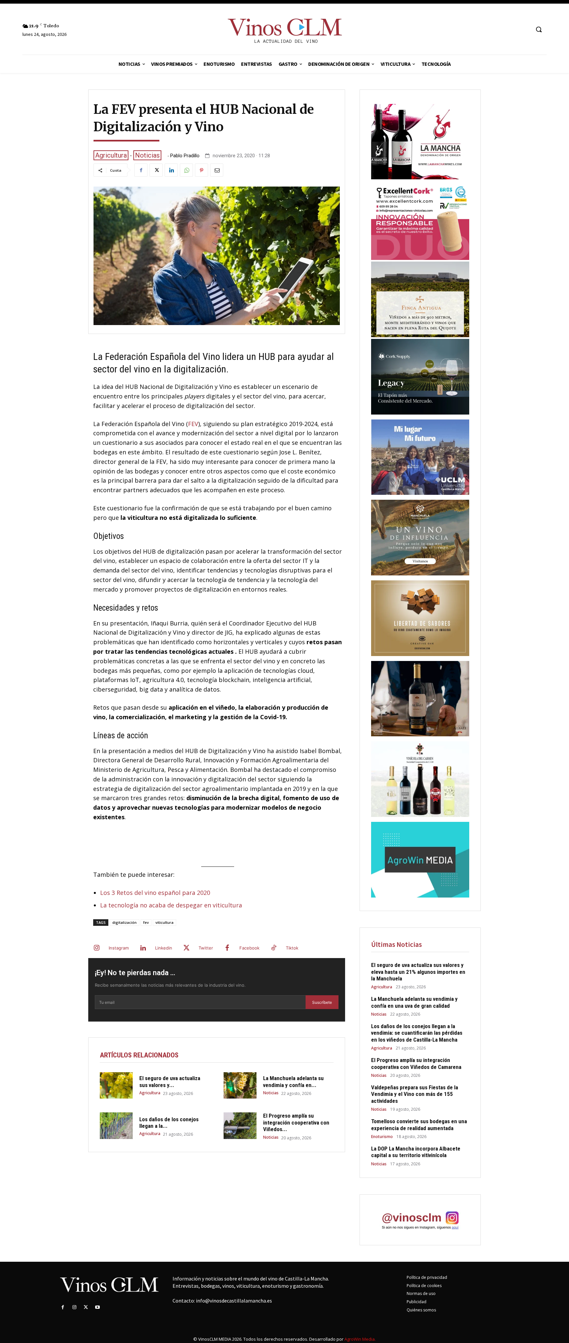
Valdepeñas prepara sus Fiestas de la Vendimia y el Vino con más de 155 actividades (414, 1094)
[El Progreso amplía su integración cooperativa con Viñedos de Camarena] (240, 1125)
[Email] (216, 170)
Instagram (119, 947)
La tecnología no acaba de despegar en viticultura (171, 905)
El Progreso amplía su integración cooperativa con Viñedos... (296, 1122)
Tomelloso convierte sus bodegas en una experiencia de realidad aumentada (419, 1124)
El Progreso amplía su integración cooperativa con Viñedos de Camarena (416, 1063)
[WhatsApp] (186, 170)
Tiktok (292, 947)
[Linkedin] (171, 170)
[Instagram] (96, 948)
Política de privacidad (427, 1277)
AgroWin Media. (360, 1339)
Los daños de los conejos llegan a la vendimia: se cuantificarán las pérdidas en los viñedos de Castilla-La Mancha (416, 1033)
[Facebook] (141, 170)
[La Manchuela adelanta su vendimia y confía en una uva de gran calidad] (240, 1085)
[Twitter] (156, 170)
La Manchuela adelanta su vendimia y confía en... (293, 1081)
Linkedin (163, 947)
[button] (539, 29)
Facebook (249, 947)
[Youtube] (98, 1307)
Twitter (206, 947)
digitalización (124, 922)
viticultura (164, 922)
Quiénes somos (421, 1310)
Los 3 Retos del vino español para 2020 (155, 893)
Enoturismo (382, 1137)
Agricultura (111, 155)
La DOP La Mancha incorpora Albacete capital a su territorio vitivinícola (415, 1151)
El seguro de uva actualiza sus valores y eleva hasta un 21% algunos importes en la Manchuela (418, 972)
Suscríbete (322, 1002)
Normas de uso (421, 1293)
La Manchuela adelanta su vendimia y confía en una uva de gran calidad (414, 1002)
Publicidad (416, 1302)
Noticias (147, 155)
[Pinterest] (201, 170)
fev (146, 922)
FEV (193, 424)
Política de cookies (424, 1285)
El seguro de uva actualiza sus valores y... (169, 1081)
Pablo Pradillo (185, 155)
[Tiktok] (273, 948)
